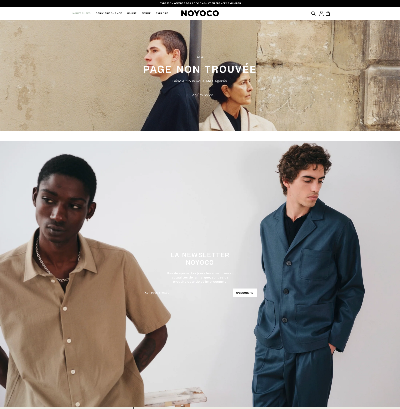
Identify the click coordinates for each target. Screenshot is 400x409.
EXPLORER (234, 3)
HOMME (132, 13)
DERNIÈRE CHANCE (109, 13)
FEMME (146, 13)
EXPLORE (162, 13)
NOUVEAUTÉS (81, 13)
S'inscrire (244, 293)
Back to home (200, 95)
